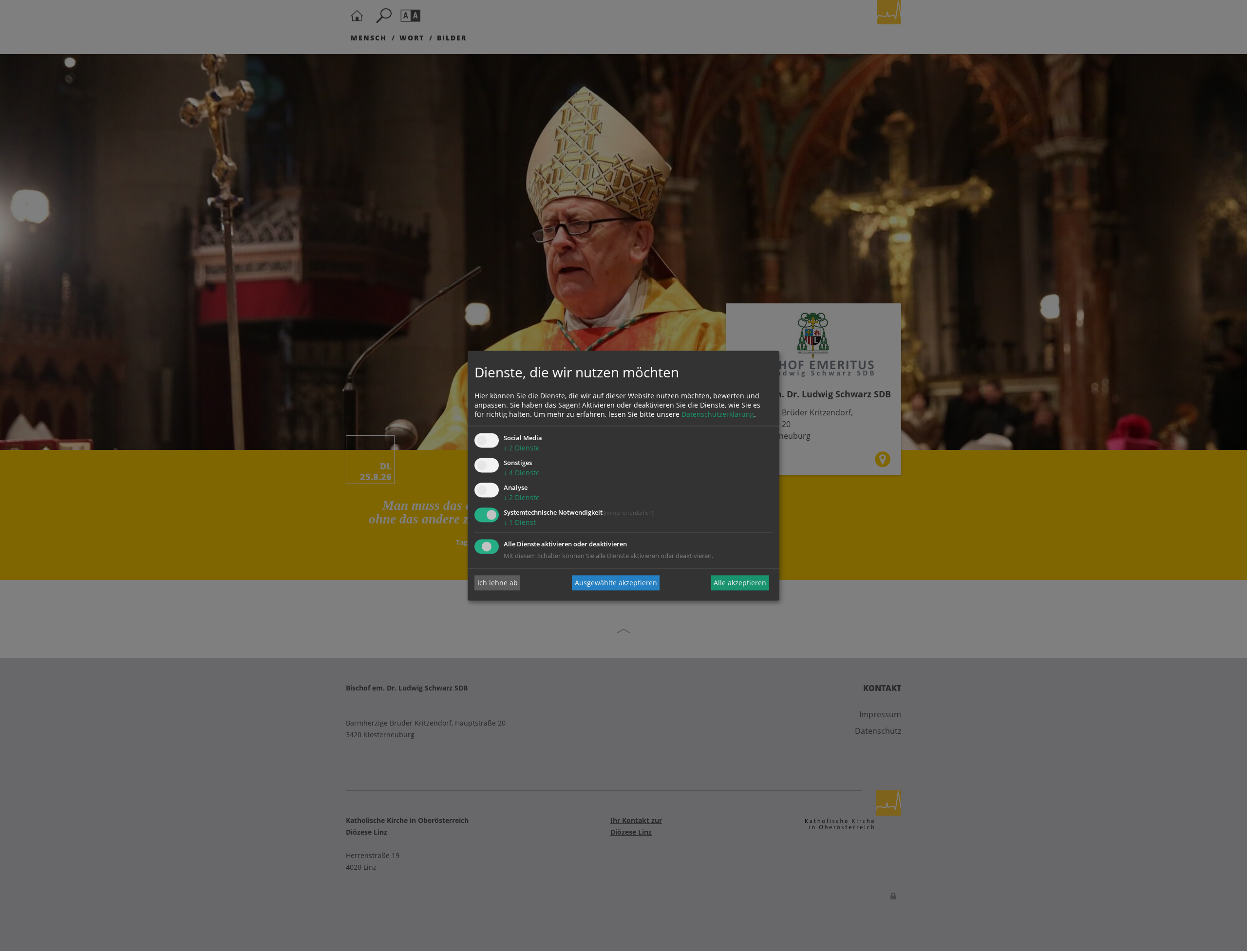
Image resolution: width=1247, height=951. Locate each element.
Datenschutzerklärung (717, 414)
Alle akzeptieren (740, 582)
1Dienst (520, 522)
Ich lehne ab (497, 582)
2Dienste (522, 448)
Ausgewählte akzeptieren (616, 582)
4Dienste (522, 473)
